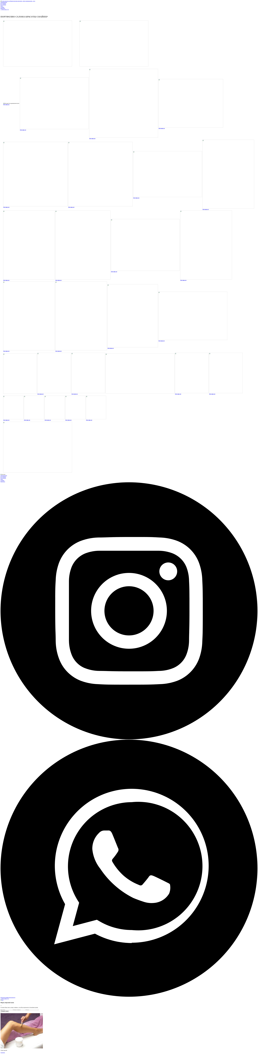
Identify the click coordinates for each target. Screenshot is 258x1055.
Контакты (3, 8)
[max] (2, 1000)
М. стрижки (3, 4)
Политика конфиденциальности (8, 997)
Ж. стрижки (3, 3)
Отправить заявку (4, 1011)
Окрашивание (4, 2)
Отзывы (2, 7)
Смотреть (3, 1052)
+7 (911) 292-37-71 (5, 9)
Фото (2, 6)
